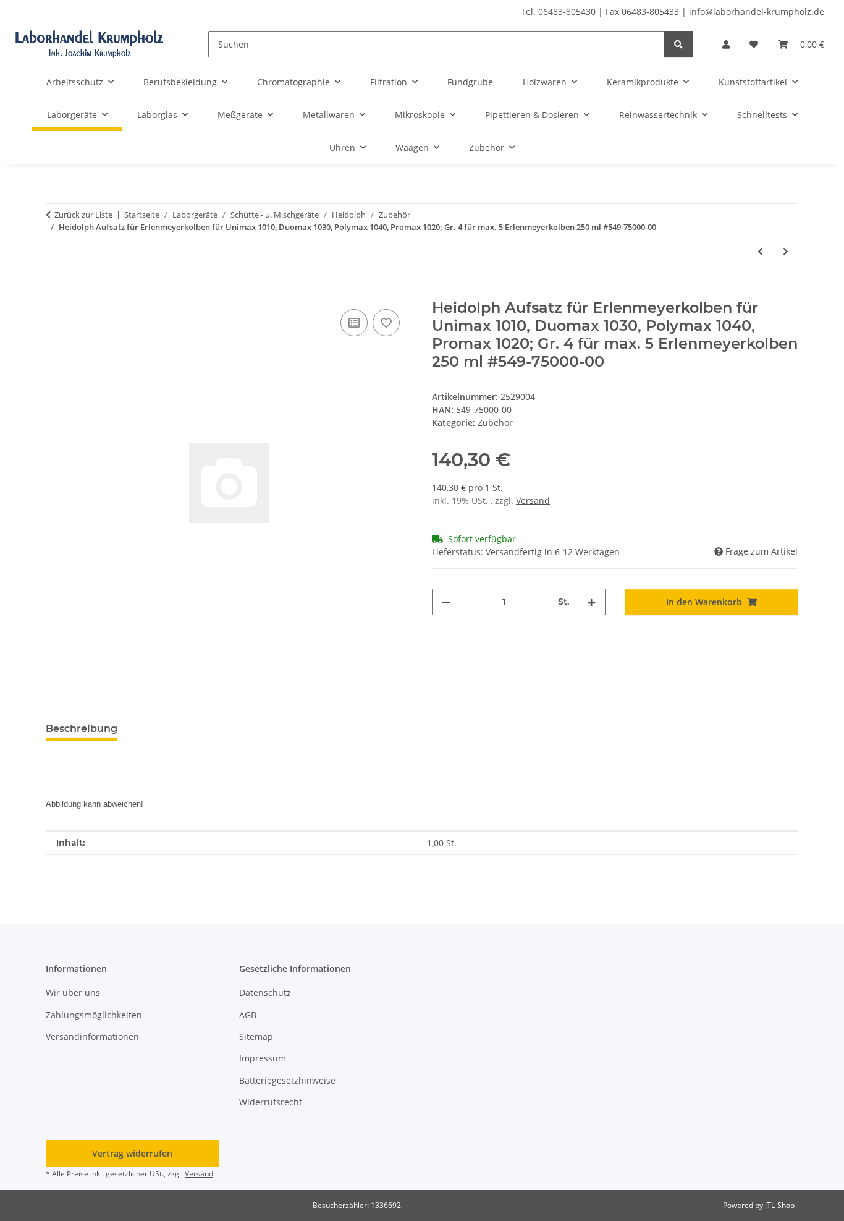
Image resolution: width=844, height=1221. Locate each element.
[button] (726, 44)
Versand (533, 500)
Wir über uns (73, 992)
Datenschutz (265, 992)
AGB (247, 1015)
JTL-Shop (780, 1205)
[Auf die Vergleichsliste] (354, 322)
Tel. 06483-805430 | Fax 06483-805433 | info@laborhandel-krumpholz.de (672, 11)
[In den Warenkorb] (55, 292)
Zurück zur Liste (83, 214)
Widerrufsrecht (270, 1102)
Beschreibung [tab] (81, 728)
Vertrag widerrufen (132, 1153)
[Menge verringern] (446, 602)
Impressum (262, 1058)
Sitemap (256, 1036)
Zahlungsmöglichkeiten (94, 1015)
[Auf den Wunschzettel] (386, 322)
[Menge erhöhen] (591, 602)
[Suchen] (678, 44)
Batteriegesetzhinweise (287, 1080)
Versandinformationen (92, 1036)
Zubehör (495, 422)
